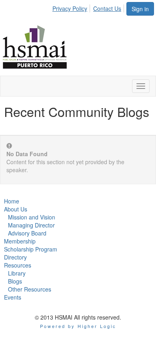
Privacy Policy (69, 8)
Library (17, 273)
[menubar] (89, 7)
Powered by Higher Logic (78, 326)
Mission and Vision (31, 217)
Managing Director (31, 225)
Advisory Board (27, 233)
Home (11, 201)
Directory (15, 257)
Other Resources (29, 289)
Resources (17, 265)
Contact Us (107, 8)
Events (12, 297)
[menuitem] (72, 7)
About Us (15, 209)
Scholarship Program (30, 249)
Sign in (140, 9)
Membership (20, 241)
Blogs (15, 281)
